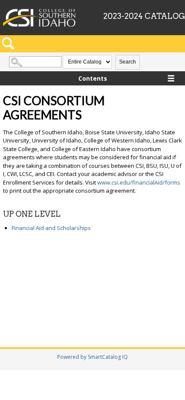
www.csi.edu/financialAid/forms (138, 182)
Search (127, 62)
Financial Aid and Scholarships (51, 228)
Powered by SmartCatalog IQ (92, 357)
